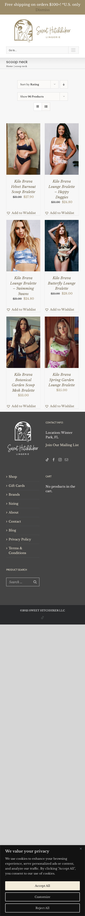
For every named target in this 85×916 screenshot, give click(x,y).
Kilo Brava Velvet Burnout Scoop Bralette (23, 186)
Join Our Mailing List (62, 445)
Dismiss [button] (42, 10)
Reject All (42, 908)
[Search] (35, 582)
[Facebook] (53, 459)
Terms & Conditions (17, 550)
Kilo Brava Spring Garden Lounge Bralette (61, 379)
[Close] (80, 848)
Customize (42, 897)
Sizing (13, 503)
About (14, 512)
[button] (21, 213)
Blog (12, 530)
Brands (14, 494)
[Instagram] (60, 459)
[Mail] (66, 459)
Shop (13, 477)
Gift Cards (17, 486)
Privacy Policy (20, 539)
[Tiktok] (47, 459)
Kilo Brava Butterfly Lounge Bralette (62, 283)
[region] (42, 880)
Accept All (42, 886)
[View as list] (46, 107)
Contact (15, 521)
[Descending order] (64, 84)
